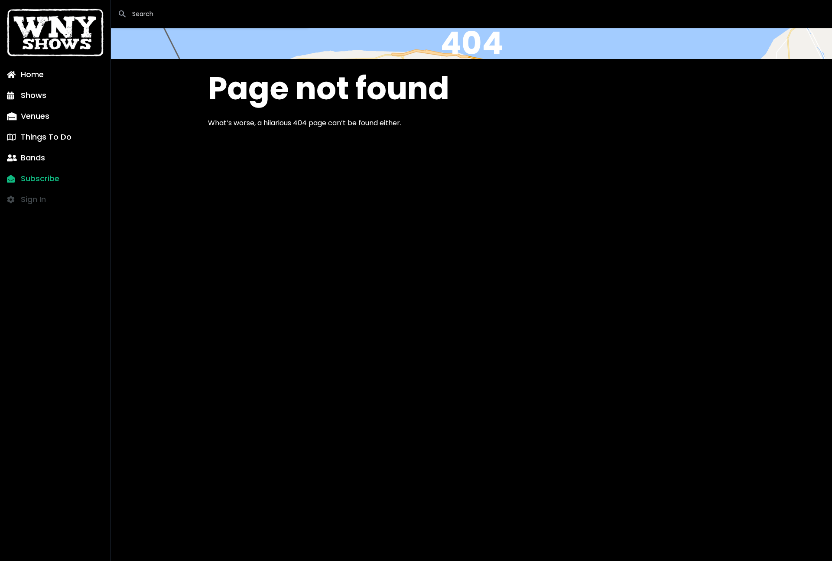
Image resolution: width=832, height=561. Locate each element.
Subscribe (40, 178)
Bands (33, 157)
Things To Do (46, 136)
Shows (33, 95)
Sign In (33, 199)
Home (32, 74)
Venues (35, 116)
